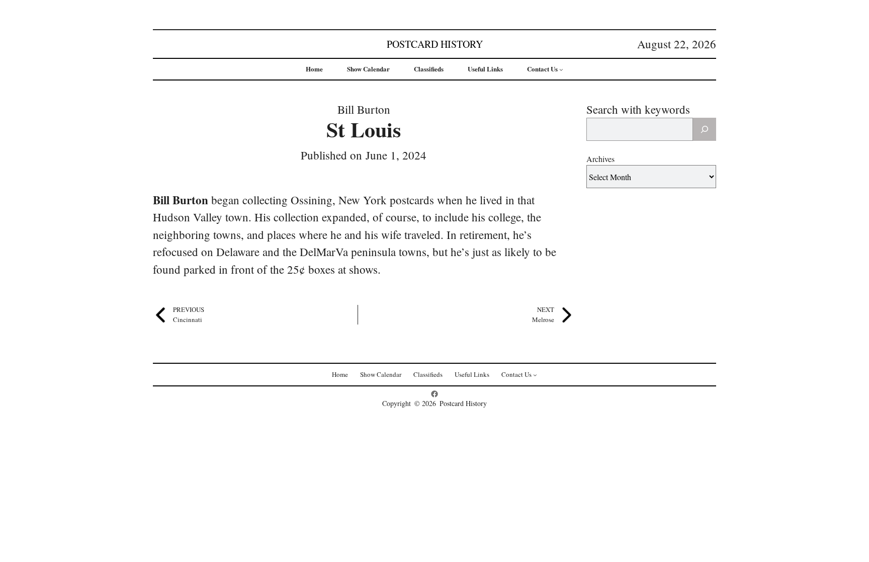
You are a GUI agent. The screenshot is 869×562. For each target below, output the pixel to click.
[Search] (704, 129)
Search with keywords (638, 109)
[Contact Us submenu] (561, 69)
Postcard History (435, 44)
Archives (600, 158)
